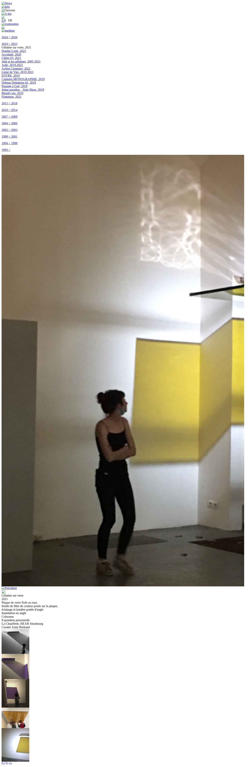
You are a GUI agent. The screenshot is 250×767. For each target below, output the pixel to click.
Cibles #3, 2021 (11, 58)
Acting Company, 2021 (16, 68)
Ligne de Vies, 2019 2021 (18, 72)
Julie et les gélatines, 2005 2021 (21, 61)
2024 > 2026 (9, 37)
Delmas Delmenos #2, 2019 (19, 82)
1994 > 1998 (9, 143)
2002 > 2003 (9, 130)
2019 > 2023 (9, 44)
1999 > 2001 (9, 136)
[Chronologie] (3, 28)
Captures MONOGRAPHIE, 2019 (23, 79)
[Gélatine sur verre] (15, 652)
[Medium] (8, 30)
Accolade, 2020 (11, 54)
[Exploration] (10, 24)
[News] (7, 3)
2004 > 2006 (9, 123)
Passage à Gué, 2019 (14, 86)
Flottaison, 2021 (11, 96)
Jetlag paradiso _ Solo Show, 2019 (23, 89)
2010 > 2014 (9, 110)
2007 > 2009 (9, 116)
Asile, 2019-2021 (12, 65)
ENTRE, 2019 (11, 75)
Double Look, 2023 (14, 51)
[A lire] (7, 13)
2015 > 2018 (9, 103)
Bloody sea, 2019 (12, 93)
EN (4, 20)
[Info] (6, 6)
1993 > (6, 149)
